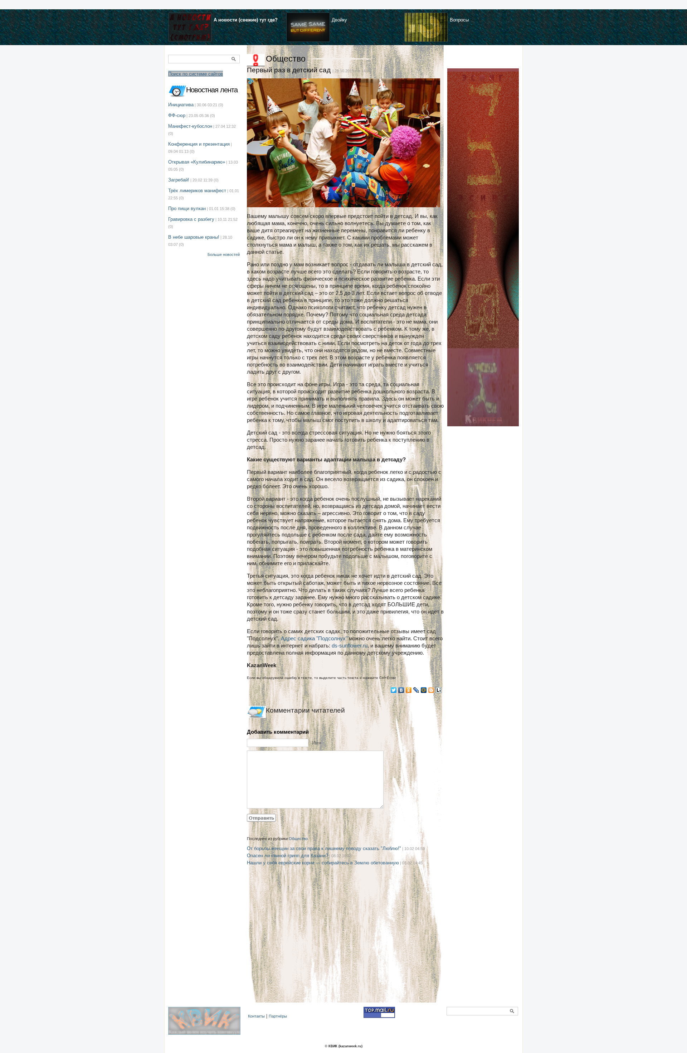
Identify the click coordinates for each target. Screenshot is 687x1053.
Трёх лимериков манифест (197, 190)
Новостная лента (212, 90)
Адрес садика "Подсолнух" (314, 638)
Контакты (256, 1016)
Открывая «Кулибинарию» (196, 162)
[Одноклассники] (409, 690)
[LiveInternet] (439, 690)
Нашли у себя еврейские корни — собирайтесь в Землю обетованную (323, 862)
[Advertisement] (345, 943)
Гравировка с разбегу (191, 219)
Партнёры (278, 1016)
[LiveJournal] (416, 690)
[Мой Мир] (424, 690)
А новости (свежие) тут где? (246, 20)
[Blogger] (431, 690)
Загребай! (178, 180)
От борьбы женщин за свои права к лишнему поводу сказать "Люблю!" (324, 848)
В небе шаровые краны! (193, 237)
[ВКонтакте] (401, 690)
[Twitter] (394, 690)
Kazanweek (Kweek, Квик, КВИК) (206, 1025)
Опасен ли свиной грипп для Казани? (287, 855)
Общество (286, 58)
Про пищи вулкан (187, 208)
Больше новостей (224, 254)
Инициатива (181, 104)
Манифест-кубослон (190, 126)
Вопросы (459, 20)
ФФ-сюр (176, 115)
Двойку (339, 20)
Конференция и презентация (199, 144)
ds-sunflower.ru (349, 645)
